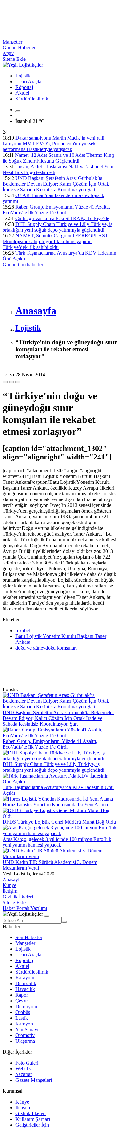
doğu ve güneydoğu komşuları (46, 647)
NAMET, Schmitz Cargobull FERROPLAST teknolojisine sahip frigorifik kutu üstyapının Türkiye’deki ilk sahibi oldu (55, 241)
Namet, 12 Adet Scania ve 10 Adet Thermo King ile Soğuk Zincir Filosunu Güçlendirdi (58, 158)
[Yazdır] (11, 382)
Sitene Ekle (14, 59)
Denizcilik (25, 983)
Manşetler (12, 41)
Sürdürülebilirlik (31, 98)
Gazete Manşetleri (33, 1080)
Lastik (21, 1018)
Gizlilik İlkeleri (18, 896)
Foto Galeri (26, 1062)
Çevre (21, 1000)
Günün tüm (23, 264)
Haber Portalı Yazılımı (25, 908)
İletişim (10, 891)
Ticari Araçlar (29, 81)
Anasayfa (12, 879)
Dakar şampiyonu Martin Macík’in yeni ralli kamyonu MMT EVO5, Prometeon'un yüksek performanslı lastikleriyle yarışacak (53, 143)
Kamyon (24, 1023)
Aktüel (22, 93)
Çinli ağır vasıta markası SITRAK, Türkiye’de (62, 218)
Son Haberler (28, 937)
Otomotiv (25, 1035)
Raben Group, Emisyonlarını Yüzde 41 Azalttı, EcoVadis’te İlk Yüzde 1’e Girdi (56, 209)
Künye (9, 885)
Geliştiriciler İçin (32, 1125)
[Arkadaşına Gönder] (5, 382)
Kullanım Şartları (32, 1119)
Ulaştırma (25, 1041)
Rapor (21, 995)
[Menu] (17, 111)
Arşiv (8, 53)
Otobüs (22, 1012)
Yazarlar (23, 1074)
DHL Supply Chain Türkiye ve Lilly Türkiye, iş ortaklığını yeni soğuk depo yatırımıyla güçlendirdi (57, 227)
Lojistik (23, 75)
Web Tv (23, 1068)
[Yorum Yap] (17, 382)
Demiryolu (26, 1006)
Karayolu (24, 977)
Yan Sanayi (26, 1029)
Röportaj (24, 87)
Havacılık (25, 989)
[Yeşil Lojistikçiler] (23, 65)
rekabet (22, 630)
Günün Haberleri (20, 47)
